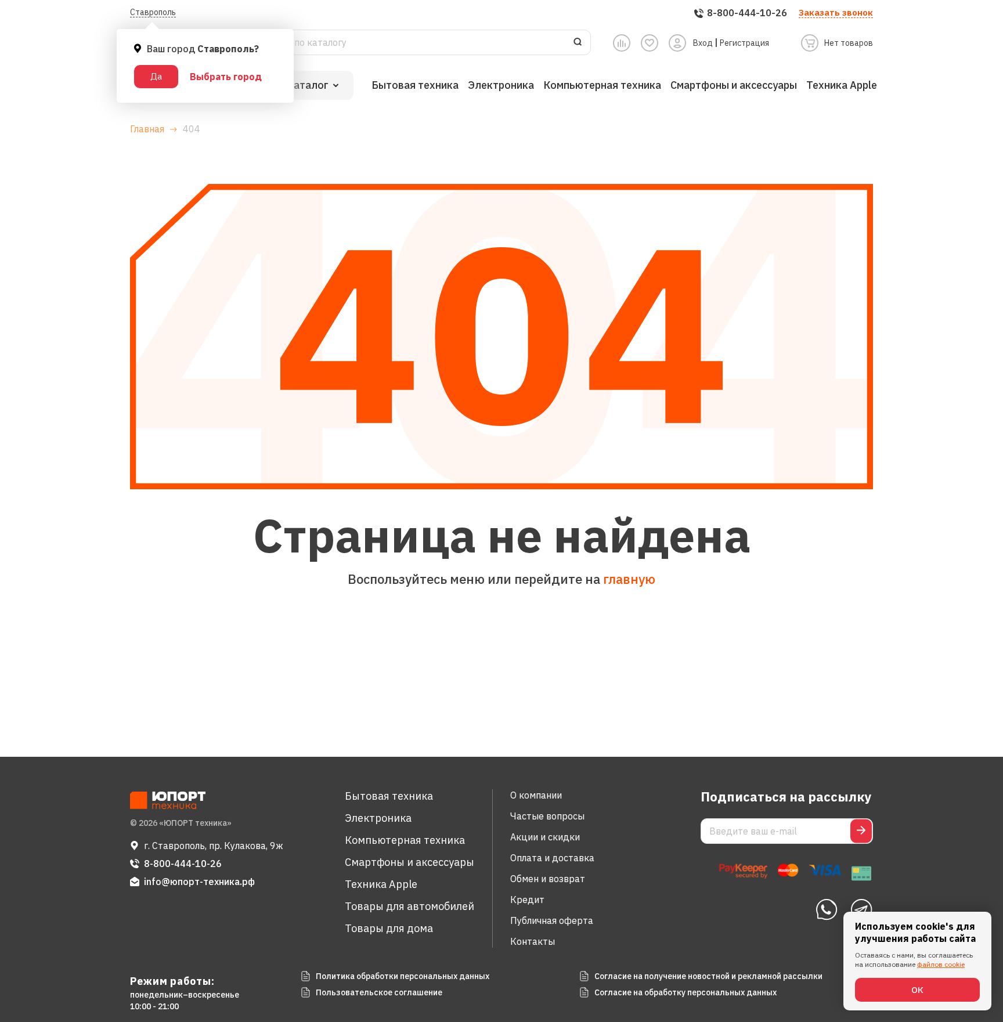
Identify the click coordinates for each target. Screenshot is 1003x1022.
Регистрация (744, 43)
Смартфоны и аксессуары (733, 85)
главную (629, 578)
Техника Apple (841, 85)
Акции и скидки (545, 837)
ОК (917, 989)
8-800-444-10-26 (183, 863)
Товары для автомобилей (409, 906)
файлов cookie (941, 964)
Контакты (532, 941)
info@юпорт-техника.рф (199, 881)
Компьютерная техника (602, 85)
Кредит (527, 899)
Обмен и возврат (547, 878)
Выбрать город (226, 76)
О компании (536, 795)
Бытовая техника (415, 85)
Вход (703, 43)
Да (156, 76)
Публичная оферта (551, 920)
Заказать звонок (836, 12)
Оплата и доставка (552, 858)
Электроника (501, 85)
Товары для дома (389, 928)
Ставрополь (153, 12)
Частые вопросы (547, 816)
